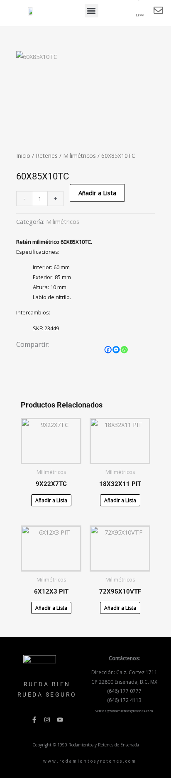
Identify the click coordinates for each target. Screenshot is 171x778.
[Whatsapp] (124, 349)
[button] (91, 10)
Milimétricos (79, 156)
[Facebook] (108, 349)
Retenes (47, 156)
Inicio (23, 156)
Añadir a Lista (97, 193)
